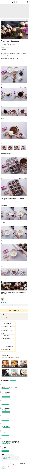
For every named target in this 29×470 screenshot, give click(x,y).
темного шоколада (9, 330)
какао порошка (8, 338)
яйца (3, 333)
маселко (6, 357)
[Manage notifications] (2, 468)
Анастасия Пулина (9, 299)
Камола (5, 431)
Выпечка (8, 47)
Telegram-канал (14, 463)
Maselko (13, 294)
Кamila (5, 447)
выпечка (3, 357)
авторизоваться (5, 458)
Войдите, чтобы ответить (5, 388)
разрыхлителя (9, 340)
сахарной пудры (8, 349)
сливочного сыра (9, 347)
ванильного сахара (10, 341)
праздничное (17, 357)
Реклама (3, 463)
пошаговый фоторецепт (11, 357)
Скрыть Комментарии (13, 380)
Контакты (8, 463)
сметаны (7, 335)
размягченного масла (9, 328)
